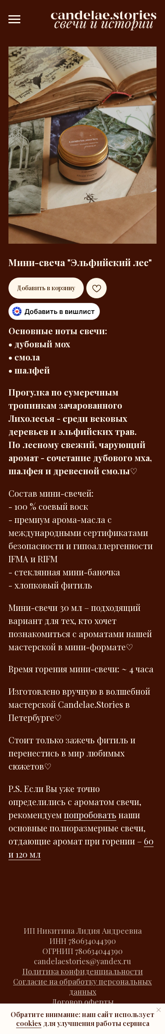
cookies (28, 1023)
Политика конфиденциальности (82, 971)
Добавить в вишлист (60, 311)
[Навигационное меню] (14, 19)
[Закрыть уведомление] (158, 1010)
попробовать (90, 814)
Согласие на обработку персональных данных (82, 986)
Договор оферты (83, 1002)
